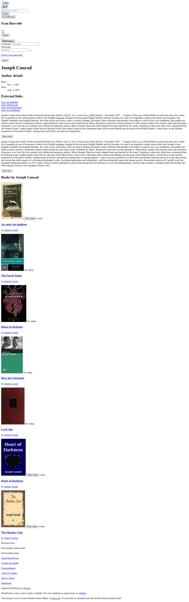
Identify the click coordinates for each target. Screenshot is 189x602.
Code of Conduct (9, 573)
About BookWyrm (10, 558)
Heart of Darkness (12, 480)
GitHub (82, 593)
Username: (6, 44)
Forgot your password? (12, 55)
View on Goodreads (10, 110)
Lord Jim (7, 429)
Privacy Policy (8, 578)
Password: (6, 47)
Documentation (8, 568)
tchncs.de (56, 598)
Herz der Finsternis (12, 378)
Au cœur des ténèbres (14, 224)
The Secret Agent (11, 275)
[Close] (2, 30)
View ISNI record (9, 105)
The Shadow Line (12, 532)
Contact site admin (9, 563)
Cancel (5, 35)
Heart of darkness (12, 326)
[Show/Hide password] (30, 50)
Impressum (6, 583)
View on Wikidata (9, 102)
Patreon (27, 588)
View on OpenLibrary (11, 107)
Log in (5, 60)
